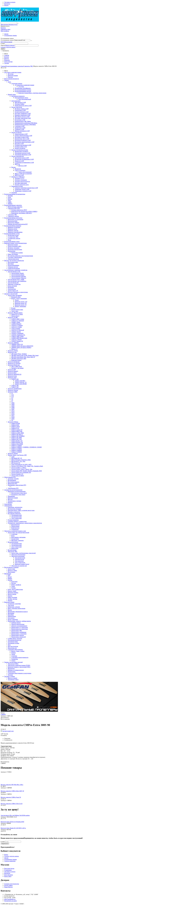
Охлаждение (15, 539)
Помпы (13, 652)
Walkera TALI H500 (17, 444)
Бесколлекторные (13, 542)
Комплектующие (13, 75)
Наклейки (11, 614)
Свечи (13, 654)
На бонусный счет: (8, 731)
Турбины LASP (19, 129)
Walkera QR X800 (16, 437)
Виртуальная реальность (11, 78)
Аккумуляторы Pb (13, 282)
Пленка (10, 596)
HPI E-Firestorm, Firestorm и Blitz (21, 460)
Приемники (11, 496)
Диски (17, 300)
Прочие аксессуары (17, 309)
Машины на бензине (14, 227)
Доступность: (5, 717)
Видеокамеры (12, 480)
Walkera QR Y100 (16, 439)
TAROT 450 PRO (20, 380)
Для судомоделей (16, 518)
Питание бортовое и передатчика (18, 292)
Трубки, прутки (12, 599)
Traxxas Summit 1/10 (17, 474)
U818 (12, 417)
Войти (3, 42)
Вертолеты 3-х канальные (15, 219)
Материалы (7, 573)
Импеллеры (14, 548)
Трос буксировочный (24, 99)
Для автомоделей (16, 516)
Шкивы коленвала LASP (22, 131)
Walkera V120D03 (16, 445)
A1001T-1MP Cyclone (17, 319)
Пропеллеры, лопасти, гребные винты (19, 621)
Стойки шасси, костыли (15, 638)
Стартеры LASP (19, 126)
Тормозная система (17, 186)
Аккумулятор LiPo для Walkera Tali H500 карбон (15, 815)
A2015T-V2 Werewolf (17, 330)
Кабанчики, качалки (14, 607)
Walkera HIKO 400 (16, 431)
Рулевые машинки (13, 520)
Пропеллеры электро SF (18, 637)
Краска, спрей (12, 591)
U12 (12, 396)
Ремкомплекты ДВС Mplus (23, 121)
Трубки (13, 588)
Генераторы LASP (20, 110)
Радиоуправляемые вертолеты (13, 218)
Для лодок (11, 605)
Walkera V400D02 (16, 450)
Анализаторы (12, 289)
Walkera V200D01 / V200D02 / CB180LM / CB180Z (26, 447)
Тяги (9, 645)
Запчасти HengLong (14, 365)
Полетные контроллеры (15, 249)
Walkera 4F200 (15, 423)
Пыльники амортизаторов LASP (24, 142)
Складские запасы (16, 83)
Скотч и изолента (20, 170)
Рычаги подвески (20, 148)
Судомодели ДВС (13, 237)
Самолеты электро (13, 216)
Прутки (13, 583)
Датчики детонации (21, 180)
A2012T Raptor (15, 328)
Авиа (9, 82)
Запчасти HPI (12, 369)
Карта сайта (7, 876)
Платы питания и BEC (14, 246)
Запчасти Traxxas (13, 390)
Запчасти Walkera (13, 422)
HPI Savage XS (15, 463)
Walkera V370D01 (16, 448)
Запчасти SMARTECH (14, 374)
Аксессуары (11, 569)
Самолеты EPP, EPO (14, 208)
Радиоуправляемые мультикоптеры (14, 194)
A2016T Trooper (16, 331)
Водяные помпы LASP (22, 108)
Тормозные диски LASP (22, 189)
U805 (12, 406)
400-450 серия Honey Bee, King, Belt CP (23, 357)
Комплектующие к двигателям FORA (19, 667)
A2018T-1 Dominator (17, 333)
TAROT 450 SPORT (21, 384)
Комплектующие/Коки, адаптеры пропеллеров (32, 93)
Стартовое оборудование (15, 649)
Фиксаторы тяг (12, 648)
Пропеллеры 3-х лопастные (19, 627)
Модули (10, 499)
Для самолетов (19, 561)
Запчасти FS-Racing (14, 361)
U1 (12, 393)
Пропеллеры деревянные (18, 632)
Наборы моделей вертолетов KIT (18, 224)
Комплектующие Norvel (22, 564)
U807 (12, 409)
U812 (12, 410)
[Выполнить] (31, 40)
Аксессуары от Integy (17, 475)
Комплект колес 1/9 (20, 305)
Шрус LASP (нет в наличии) (23, 173)
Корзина (3, 27)
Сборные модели (13, 267)
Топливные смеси (13, 679)
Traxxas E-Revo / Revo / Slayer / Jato (21, 469)
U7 (12, 401)
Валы (13, 535)
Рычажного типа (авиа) (18, 494)
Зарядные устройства (14, 284)
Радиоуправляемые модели (23, 91)
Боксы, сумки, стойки (17, 651)
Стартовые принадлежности (19, 657)
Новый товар (12, 94)
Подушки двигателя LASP (23, 118)
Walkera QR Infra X (17, 434)
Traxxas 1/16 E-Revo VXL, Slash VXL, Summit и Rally (27, 466)
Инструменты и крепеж (11, 567)
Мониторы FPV (12, 483)
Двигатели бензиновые (18, 554)
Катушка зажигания (21, 183)
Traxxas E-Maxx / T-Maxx (18, 467)
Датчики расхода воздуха (22, 181)
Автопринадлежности (18, 96)
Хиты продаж (8, 61)
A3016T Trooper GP (17, 341)
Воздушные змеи (13, 262)
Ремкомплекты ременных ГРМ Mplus (26, 123)
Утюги (13, 660)
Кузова (13, 308)
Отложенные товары (10, 35)
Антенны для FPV (13, 478)
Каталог (6, 57)
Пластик (10, 77)
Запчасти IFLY (12, 373)
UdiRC (10, 202)
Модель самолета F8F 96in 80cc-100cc (12, 784)
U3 (12, 398)
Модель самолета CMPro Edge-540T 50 (12, 791)
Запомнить (5, 50)
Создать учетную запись (8, 47)
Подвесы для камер (13, 248)
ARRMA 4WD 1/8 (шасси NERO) (21, 347)
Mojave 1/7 (14, 349)
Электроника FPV (13, 488)
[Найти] (17, 23)
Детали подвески (16, 132)
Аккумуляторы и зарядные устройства (15, 270)
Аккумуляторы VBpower (18, 278)
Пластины (14, 581)
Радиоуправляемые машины (12, 225)
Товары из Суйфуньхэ (18, 176)
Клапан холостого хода (22, 184)
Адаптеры (14, 534)
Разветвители (15, 528)
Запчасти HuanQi (13, 371)
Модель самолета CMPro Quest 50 (11, 797)
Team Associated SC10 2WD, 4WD (21, 464)
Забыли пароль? (10, 45)
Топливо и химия (9, 676)
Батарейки (11, 287)
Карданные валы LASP (22, 157)
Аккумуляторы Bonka (17, 274)
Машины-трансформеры (15, 232)
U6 (12, 399)
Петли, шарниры (13, 619)
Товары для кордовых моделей (13, 662)
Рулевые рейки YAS (21, 146)
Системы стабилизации (15, 257)
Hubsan (10, 199)
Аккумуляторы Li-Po (14, 271)
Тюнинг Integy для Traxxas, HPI (17, 455)
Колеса (10, 610)
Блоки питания (12, 286)
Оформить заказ (5, 29)
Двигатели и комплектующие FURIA (19, 665)
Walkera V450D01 (16, 452)
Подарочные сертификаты (23, 88)
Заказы (6, 34)
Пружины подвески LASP (23, 140)
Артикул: (3, 716)
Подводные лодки (13, 235)
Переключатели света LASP (23, 105)
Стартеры (14, 656)
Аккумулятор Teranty (17, 273)
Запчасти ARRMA (13, 342)
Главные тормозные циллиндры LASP (26, 188)
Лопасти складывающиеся (19, 626)
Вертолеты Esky (12, 221)
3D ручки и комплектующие (12, 72)
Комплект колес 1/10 (21, 301)
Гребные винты (16, 622)
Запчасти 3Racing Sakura (15, 312)
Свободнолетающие (14, 268)
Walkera (10, 203)
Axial (12, 456)
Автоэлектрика (15, 101)
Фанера (10, 600)
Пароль (3, 45)
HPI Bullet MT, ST (16, 458)
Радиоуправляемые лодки (12, 233)
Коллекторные (12, 550)
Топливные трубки (13, 643)
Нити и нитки (12, 594)
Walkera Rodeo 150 (16, 441)
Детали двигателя (16, 107)
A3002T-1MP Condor (17, 336)
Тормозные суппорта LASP (23, 191)
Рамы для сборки (13, 254)
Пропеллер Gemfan (17, 252)
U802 (12, 403)
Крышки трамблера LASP (22, 115)
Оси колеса (11, 618)
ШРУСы (17, 164)
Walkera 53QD (15, 426)
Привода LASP (19, 161)
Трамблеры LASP (20, 127)
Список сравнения (9, 861)
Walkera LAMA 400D (17, 433)
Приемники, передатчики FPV (17, 485)
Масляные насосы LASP (22, 116)
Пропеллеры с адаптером (18, 633)
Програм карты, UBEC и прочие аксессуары (21, 510)
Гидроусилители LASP (22, 112)
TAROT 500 (14, 385)
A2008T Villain (15, 322)
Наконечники (12, 616)
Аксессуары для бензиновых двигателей (23, 553)
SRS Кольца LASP (20, 102)
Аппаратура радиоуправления (13, 490)
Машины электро (13, 230)
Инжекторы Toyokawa (21, 151)
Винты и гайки (12, 570)
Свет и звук (14, 311)
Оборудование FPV (10, 477)
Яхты (9, 240)
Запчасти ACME (13, 317)
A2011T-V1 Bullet (16, 327)
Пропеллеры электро (17, 635)
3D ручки (10, 74)
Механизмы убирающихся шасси (18, 611)
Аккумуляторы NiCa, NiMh (16, 279)
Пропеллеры (11, 251)
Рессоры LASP (19, 143)
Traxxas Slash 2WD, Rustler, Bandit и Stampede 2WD (26, 471)
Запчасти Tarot (12, 377)
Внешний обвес (16, 297)
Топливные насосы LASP (22, 153)
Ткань (13, 586)
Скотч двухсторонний (25, 172)
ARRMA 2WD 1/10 (17, 344)
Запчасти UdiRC (13, 392)
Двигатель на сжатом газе (19, 565)
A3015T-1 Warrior (16, 339)
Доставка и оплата (9, 2)
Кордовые (11, 263)
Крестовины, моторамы (18, 537)
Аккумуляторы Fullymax (18, 276)
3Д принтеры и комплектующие (24, 85)
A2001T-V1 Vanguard (17, 320)
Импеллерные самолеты (15, 207)
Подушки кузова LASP (22, 137)
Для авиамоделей (16, 515)
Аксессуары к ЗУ (13, 290)
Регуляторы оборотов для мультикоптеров (20, 256)
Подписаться (4, 843)
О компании (8, 870)
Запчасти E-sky (12, 352)
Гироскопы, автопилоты (15, 507)
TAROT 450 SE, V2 (20, 382)
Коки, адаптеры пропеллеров (16, 608)
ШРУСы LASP (19, 175)
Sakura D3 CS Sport (17, 314)
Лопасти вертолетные (17, 624)
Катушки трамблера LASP (23, 113)
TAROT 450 (14, 379)
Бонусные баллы (9, 868)
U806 (12, 407)
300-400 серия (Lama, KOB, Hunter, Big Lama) (25, 355)
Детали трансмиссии (17, 156)
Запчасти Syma (12, 376)
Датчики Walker (19, 104)
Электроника (8, 505)
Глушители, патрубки (14, 603)
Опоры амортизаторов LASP (23, 135)
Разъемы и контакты (14, 512)
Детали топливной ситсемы (19, 150)
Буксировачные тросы (21, 97)
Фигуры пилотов (13, 646)
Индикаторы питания (14, 509)
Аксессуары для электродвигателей (18, 532)
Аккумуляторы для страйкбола (17, 281)
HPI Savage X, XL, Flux (18, 461)
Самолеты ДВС (28, 66)
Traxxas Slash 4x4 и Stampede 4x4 (21, 472)
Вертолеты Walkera (13, 222)
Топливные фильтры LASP (23, 154)
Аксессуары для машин (15, 295)
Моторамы (11, 613)
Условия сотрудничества (11, 884)
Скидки (6, 63)
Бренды (6, 58)
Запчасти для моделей (10, 293)
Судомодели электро (14, 238)
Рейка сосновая (12, 597)
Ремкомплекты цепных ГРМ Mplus (25, 124)
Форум (6, 5)
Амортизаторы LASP (21, 134)
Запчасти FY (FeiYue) (14, 363)
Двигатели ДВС (12, 551)
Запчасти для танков (17, 368)
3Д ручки (21, 86)
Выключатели (15, 524)
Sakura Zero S (15, 316)
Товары (6, 80)
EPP (9, 575)
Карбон (10, 580)
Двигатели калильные (18, 556)
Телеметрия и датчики (14, 501)
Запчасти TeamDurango (15, 388)
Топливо (10, 675)
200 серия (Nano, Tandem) (19, 354)
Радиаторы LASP (20, 120)
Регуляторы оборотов (14, 513)
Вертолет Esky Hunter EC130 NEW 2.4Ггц (13, 828)
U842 (12, 418)
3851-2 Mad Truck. (16, 366)
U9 (12, 420)
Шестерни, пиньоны (17, 540)
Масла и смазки (12, 678)
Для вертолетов (19, 559)
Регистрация (8, 42)
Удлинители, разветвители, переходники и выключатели (25, 523)
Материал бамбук (13, 592)
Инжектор (18, 169)
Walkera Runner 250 (17, 442)
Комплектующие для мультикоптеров (15, 243)
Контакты (7, 3)
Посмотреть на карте (10, 901)
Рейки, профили (16, 584)
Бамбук (10, 578)
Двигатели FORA (13, 663)
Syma (9, 197)
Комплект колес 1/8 (20, 303)
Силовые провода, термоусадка (17, 521)
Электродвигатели (13, 259)
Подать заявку (8, 885)
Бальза (10, 577)
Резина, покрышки (20, 306)
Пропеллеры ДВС (16, 630)
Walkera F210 (15, 428)
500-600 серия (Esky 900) (18, 358)
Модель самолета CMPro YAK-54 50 (11, 803)
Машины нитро (12, 229)
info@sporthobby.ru (9, 899)
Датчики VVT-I (19, 178)
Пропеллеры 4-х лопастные (19, 629)
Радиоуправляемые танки (12, 241)
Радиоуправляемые (13, 265)
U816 (12, 414)
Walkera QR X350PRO (18, 436)
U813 (12, 412)
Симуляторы (8, 504)
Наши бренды (8, 887)
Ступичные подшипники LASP (24, 162)
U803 (12, 404)
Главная (6, 55)
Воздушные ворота (13, 482)
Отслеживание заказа (7, 40)
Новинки (7, 60)
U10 (12, 395)
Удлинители (15, 529)
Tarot (9, 200)
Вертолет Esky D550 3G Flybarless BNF (12, 821)
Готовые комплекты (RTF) (19, 210)
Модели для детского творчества (14, 260)
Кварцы (10, 502)
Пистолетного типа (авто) (19, 493)
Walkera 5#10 (15, 425)
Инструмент (11, 572)
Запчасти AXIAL (13, 350)
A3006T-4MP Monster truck (19, 338)
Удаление (14, 192)
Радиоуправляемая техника (23, 89)
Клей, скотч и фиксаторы (15, 589)
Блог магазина (8, 875)
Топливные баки (13, 641)
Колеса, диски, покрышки (19, 298)
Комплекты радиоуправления (16, 491)
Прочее (13, 167)
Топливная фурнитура (14, 640)
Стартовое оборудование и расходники (19, 673)
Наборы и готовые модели (16, 670)
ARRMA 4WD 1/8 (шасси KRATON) (22, 346)
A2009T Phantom (16, 324)
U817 (12, 415)
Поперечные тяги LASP (22, 139)
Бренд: (3, 713)
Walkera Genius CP (16, 429)
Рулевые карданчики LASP (23, 145)
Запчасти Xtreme (13, 453)
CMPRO (3, 714)
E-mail (2, 43)
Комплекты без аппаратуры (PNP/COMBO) (24, 211)
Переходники (15, 526)
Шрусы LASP (22, 165)
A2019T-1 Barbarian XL (18, 335)
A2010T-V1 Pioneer (17, 325)
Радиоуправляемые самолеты (14, 66)
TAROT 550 (14, 387)
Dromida (10, 195)
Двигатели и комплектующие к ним (15, 531)
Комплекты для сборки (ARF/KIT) (21, 213)
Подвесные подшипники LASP (24, 159)
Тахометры (14, 659)
